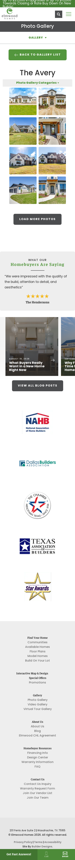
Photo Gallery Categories (36, 83)
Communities (37, 642)
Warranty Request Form (37, 788)
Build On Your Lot (37, 660)
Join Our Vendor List (37, 793)
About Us (37, 726)
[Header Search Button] (58, 14)
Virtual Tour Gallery (37, 709)
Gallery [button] (36, 37)
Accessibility (52, 842)
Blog (37, 731)
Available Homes (37, 647)
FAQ (37, 766)
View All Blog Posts (37, 385)
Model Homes (37, 656)
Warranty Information (37, 762)
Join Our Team (37, 797)
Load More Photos (37, 219)
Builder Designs (42, 846)
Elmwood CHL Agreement (37, 735)
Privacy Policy (23, 842)
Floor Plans (38, 651)
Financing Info (37, 753)
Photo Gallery (38, 700)
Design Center (37, 757)
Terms (38, 842)
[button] (58, 14)
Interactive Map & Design (32, 673)
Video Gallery (37, 704)
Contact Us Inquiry (37, 784)
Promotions (37, 682)
